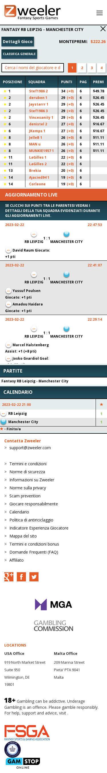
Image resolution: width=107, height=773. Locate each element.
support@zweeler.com (30, 447)
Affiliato (16, 560)
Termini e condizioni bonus (34, 544)
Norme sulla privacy (27, 487)
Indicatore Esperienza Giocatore (38, 528)
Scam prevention (25, 496)
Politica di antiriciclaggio (31, 520)
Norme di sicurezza (27, 471)
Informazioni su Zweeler (31, 479)
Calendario (19, 512)
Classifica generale (19, 54)
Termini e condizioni (28, 463)
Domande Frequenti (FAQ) (33, 552)
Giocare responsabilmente (33, 504)
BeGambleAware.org (23, 718)
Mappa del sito (23, 536)
